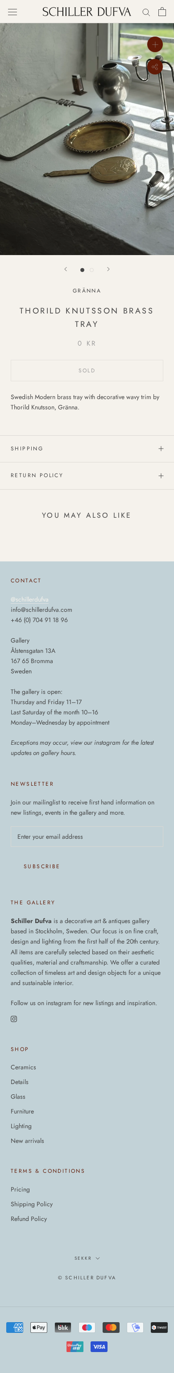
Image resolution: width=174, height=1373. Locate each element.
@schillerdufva (30, 599)
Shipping (27, 449)
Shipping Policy (32, 1204)
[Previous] (65, 269)
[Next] (108, 269)
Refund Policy (29, 1218)
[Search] (146, 12)
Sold (87, 371)
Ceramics (23, 1067)
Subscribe (42, 866)
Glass (18, 1096)
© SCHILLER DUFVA (87, 1277)
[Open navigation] (12, 11)
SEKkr (83, 1258)
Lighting (21, 1125)
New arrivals (27, 1140)
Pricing (20, 1189)
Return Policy (37, 475)
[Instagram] (14, 1018)
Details (20, 1081)
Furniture (22, 1111)
